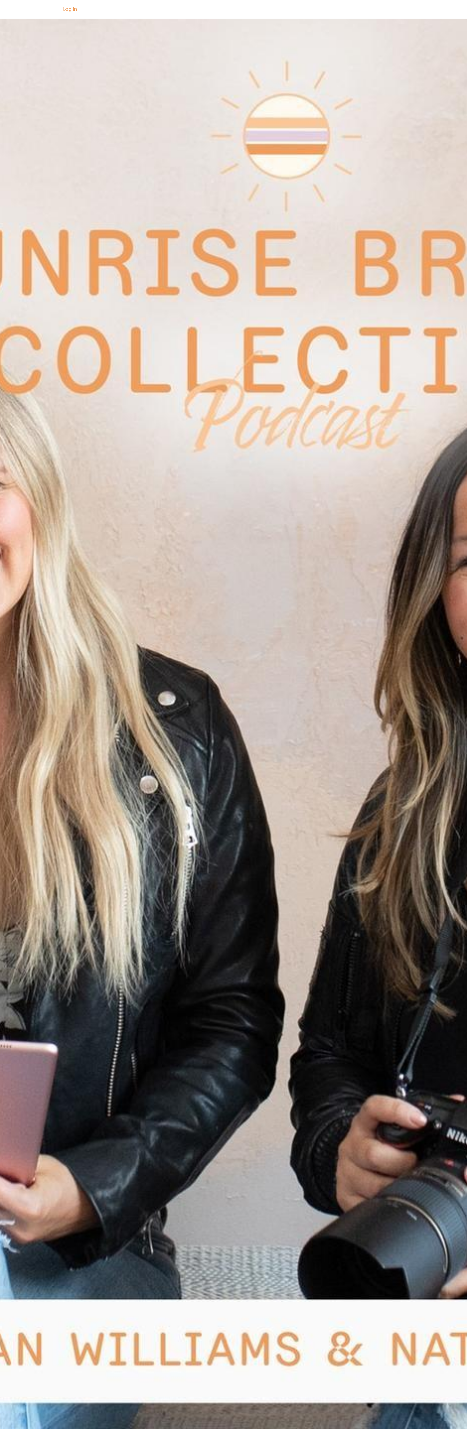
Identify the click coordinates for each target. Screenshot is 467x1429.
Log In (70, 9)
